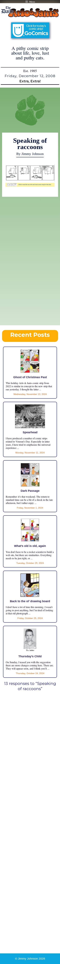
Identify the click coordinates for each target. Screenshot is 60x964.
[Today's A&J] (30, 185)
